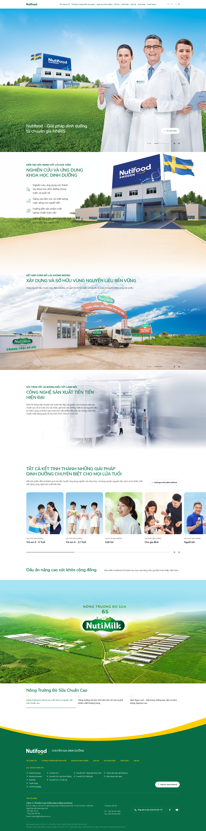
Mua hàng (141, 4)
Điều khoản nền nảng (114, 776)
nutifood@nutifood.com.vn (38, 816)
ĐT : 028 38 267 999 (112, 811)
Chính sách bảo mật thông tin (117, 773)
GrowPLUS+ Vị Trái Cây (58, 780)
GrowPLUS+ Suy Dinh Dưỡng (60, 776)
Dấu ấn (116, 4)
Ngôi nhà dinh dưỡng (104, 4)
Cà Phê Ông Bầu (35, 787)
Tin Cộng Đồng (110, 761)
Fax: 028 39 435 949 (112, 814)
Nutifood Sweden (35, 776)
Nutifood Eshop (35, 773)
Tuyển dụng (151, 4)
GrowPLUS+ (54, 773)
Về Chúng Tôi (65, 4)
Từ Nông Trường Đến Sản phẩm (83, 4)
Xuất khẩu (125, 4)
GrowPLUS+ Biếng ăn (84, 776)
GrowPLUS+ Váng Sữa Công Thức (88, 773)
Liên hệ (133, 4)
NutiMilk (32, 780)
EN (179, 4)
